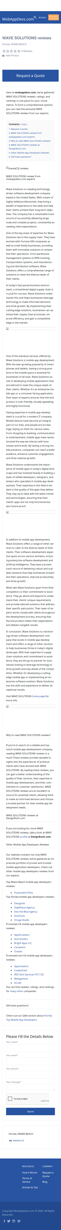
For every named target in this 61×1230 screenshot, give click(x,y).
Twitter (8, 1221)
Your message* (13, 1082)
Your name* (12, 1042)
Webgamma (21, 978)
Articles (42, 17)
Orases (18, 951)
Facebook (4, 1221)
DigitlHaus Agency (24, 907)
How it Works (29, 1172)
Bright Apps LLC (23, 943)
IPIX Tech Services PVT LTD (29, 974)
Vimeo (18, 1221)
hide (24, 124)
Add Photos (12, 55)
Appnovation (21, 966)
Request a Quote (53, 17)
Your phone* (12, 1068)
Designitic (19, 903)
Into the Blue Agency (25, 911)
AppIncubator (22, 934)
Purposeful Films (23, 892)
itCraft (17, 982)
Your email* (12, 1055)
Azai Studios (21, 939)
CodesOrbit (20, 970)
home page (38, 696)
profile (23, 836)
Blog (44, 1181)
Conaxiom (19, 947)
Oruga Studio (21, 920)
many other (16, 991)
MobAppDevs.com (18, 19)
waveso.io (18, 1140)
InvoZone (19, 915)
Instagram (13, 1221)
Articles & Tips (30, 1187)
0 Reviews (26, 51)
